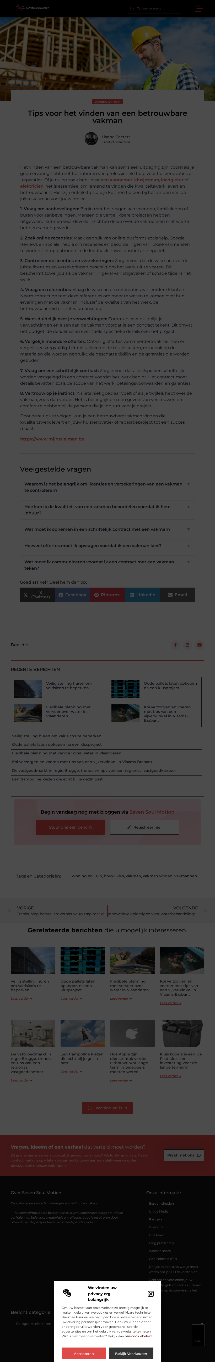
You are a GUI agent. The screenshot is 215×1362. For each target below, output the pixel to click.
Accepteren (84, 1353)
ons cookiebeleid (138, 1336)
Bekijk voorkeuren (131, 1353)
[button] (150, 1293)
